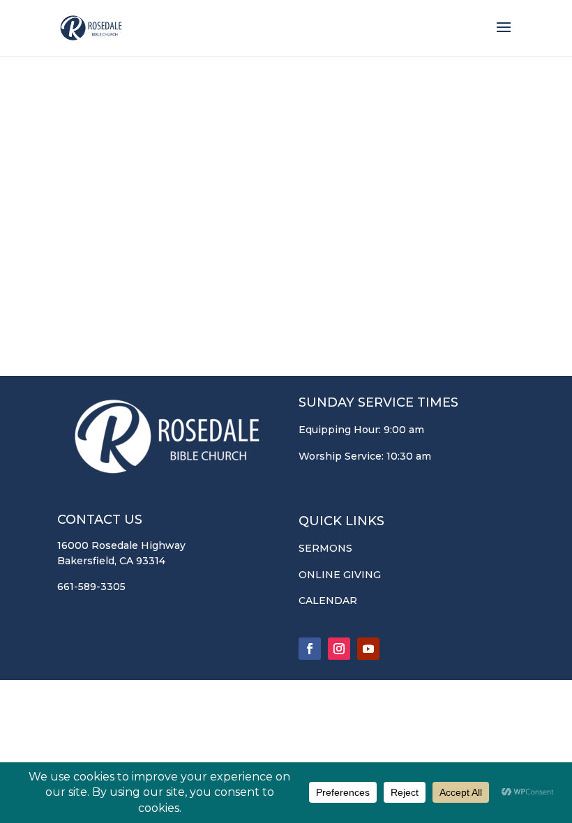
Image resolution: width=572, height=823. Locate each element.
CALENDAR (328, 600)
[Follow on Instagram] (339, 648)
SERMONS (325, 548)
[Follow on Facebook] (310, 648)
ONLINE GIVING (340, 574)
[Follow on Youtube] (368, 648)
